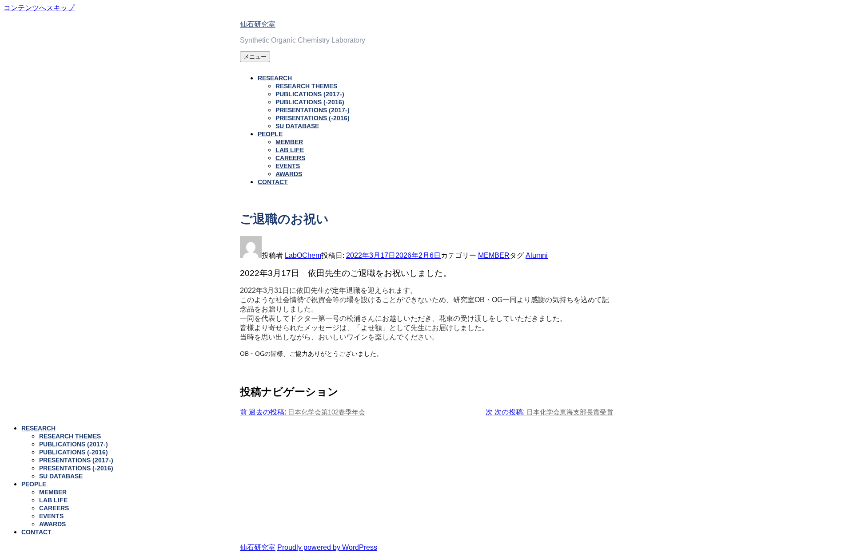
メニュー (255, 56)
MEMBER (289, 142)
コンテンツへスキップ (39, 8)
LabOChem (303, 255)
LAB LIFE (289, 150)
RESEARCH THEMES (306, 86)
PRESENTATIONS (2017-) (312, 110)
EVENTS (287, 166)
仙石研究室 (257, 24)
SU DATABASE (297, 126)
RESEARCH (275, 78)
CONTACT (273, 181)
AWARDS (288, 173)
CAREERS (290, 158)
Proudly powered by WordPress (327, 547)
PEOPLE (270, 134)
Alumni (537, 255)
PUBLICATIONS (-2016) (309, 102)
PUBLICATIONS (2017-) (309, 94)
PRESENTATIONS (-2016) (312, 118)
